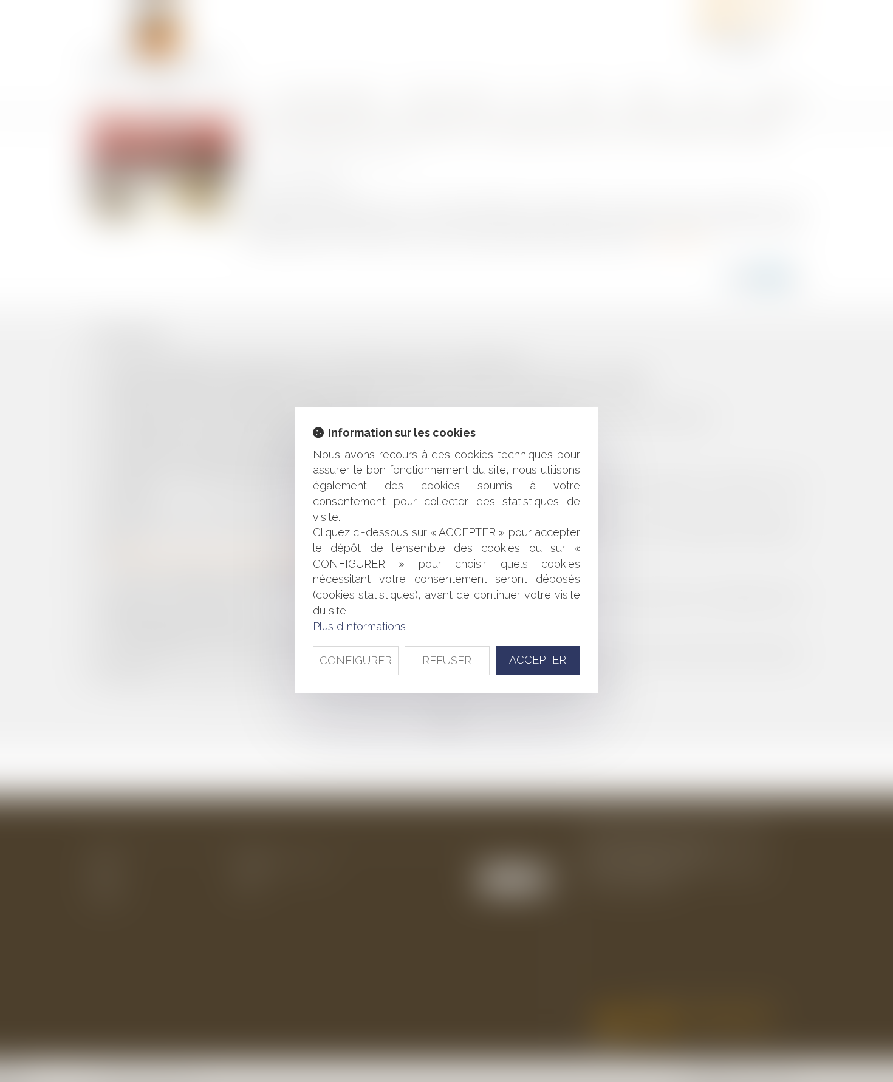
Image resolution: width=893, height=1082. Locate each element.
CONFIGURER (356, 660)
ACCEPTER (537, 659)
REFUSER (446, 660)
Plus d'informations (359, 626)
